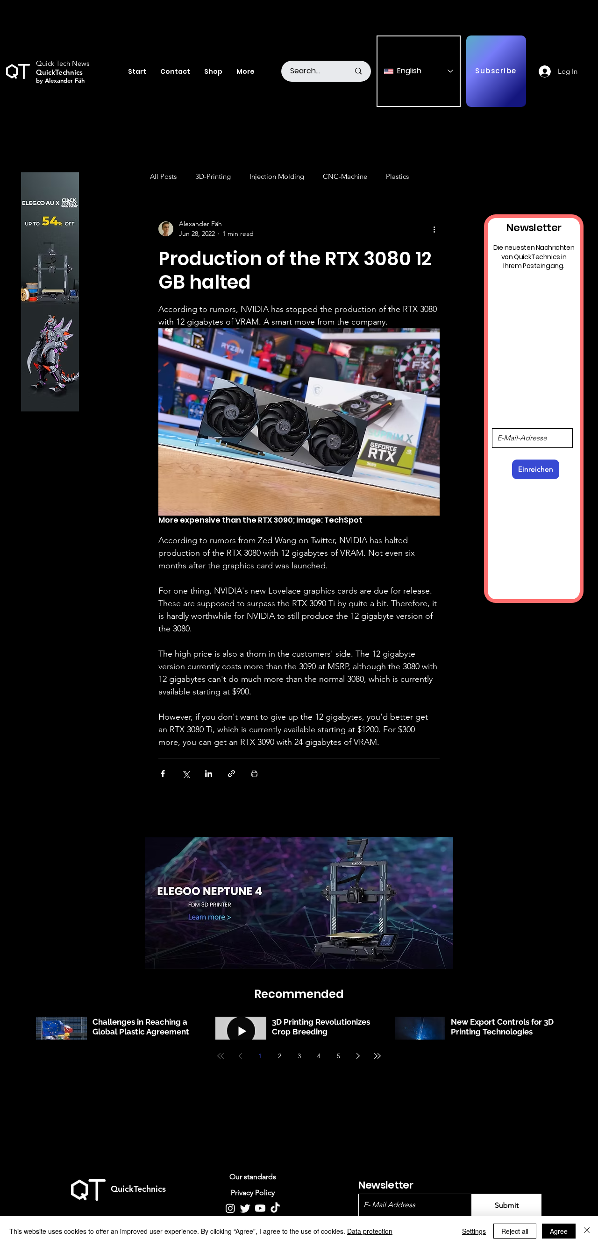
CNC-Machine (345, 176)
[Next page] (357, 1056)
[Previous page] (240, 1056)
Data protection (369, 1231)
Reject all (514, 1231)
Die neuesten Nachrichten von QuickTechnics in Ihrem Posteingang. (533, 256)
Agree (559, 1231)
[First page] (220, 1056)
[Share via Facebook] (162, 773)
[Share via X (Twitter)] (185, 773)
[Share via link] (231, 773)
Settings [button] (474, 1231)
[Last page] (377, 1056)
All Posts (163, 176)
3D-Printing (213, 176)
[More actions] (434, 228)
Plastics (397, 176)
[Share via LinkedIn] (208, 773)
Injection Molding (276, 176)
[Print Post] (254, 773)
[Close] (586, 1231)
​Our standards (252, 1176)
